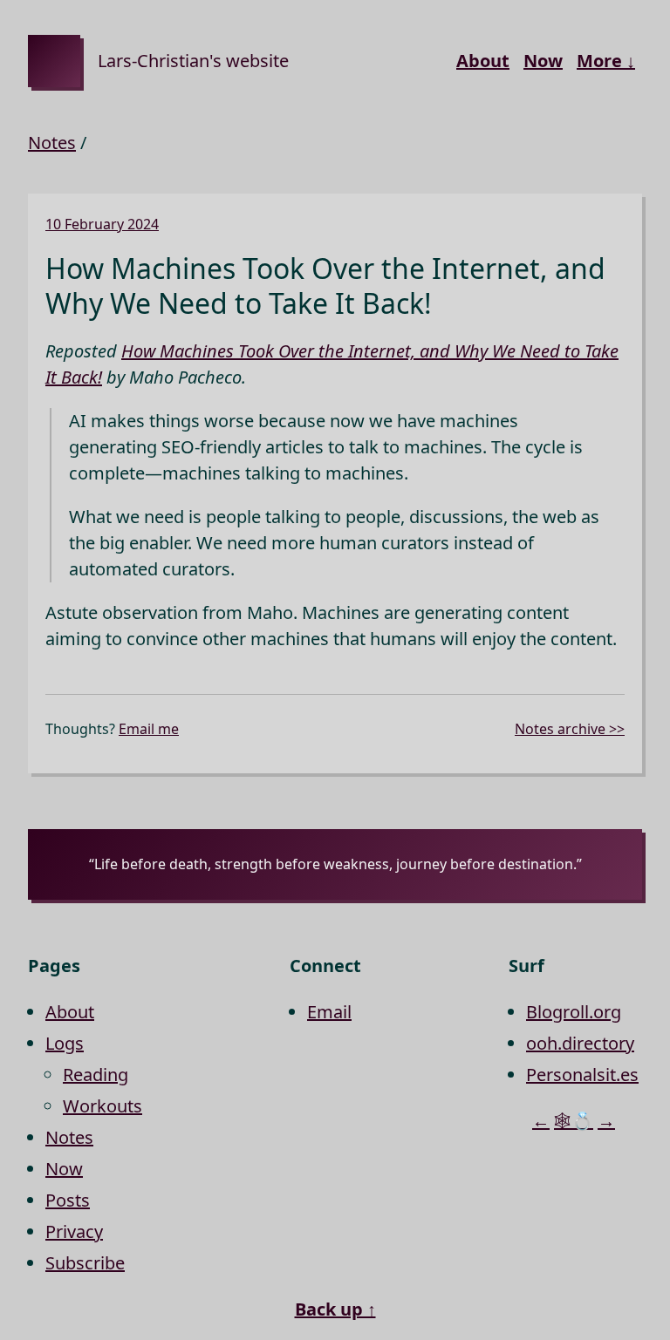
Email (329, 1012)
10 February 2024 (102, 224)
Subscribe (85, 1263)
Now (543, 60)
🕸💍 (573, 1121)
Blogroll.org (573, 1012)
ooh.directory (580, 1043)
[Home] (54, 61)
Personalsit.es (582, 1074)
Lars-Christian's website (193, 60)
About (482, 60)
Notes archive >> (570, 728)
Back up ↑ (335, 1309)
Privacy (74, 1231)
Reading (95, 1074)
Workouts (102, 1106)
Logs (64, 1043)
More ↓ (606, 60)
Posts (67, 1200)
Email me (149, 728)
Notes (52, 142)
